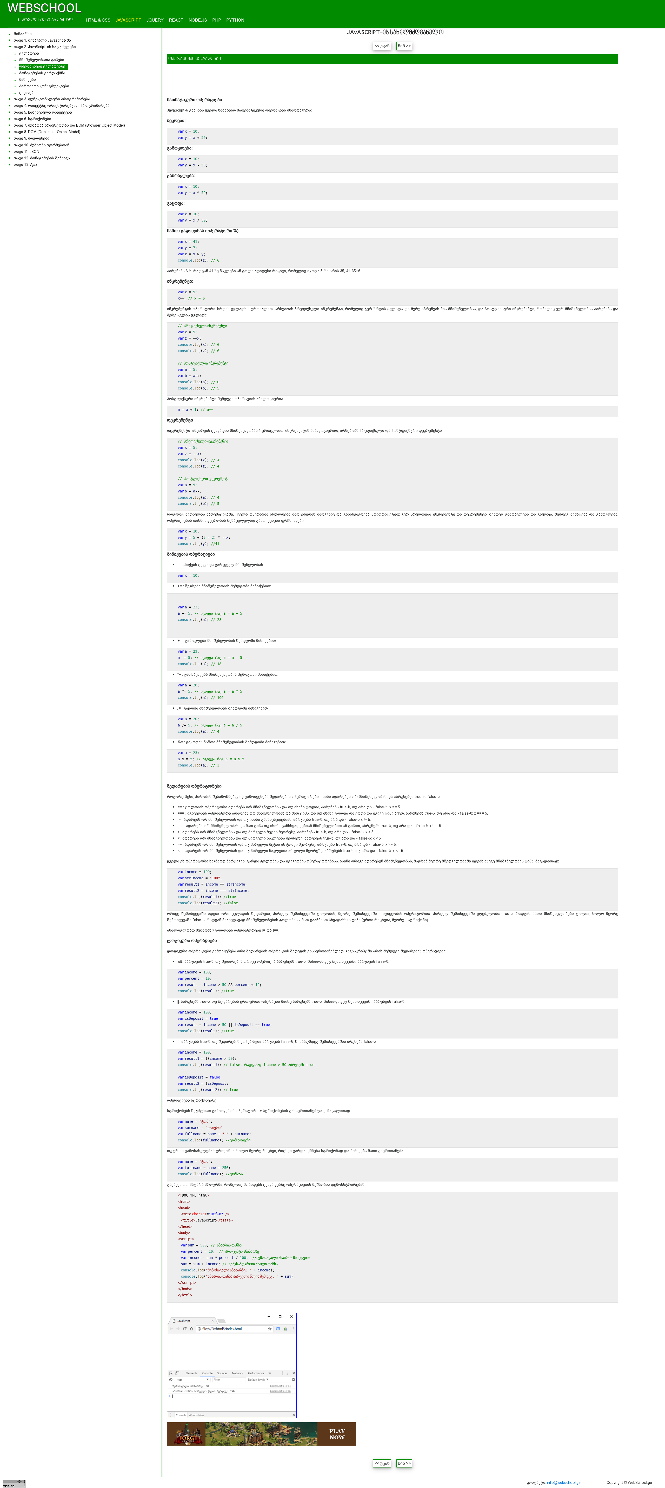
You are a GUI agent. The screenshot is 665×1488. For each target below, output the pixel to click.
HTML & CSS (98, 20)
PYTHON (235, 20)
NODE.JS (198, 20)
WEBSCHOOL (44, 8)
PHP (216, 20)
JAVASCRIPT (128, 20)
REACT (176, 20)
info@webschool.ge (564, 1482)
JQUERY (155, 20)
